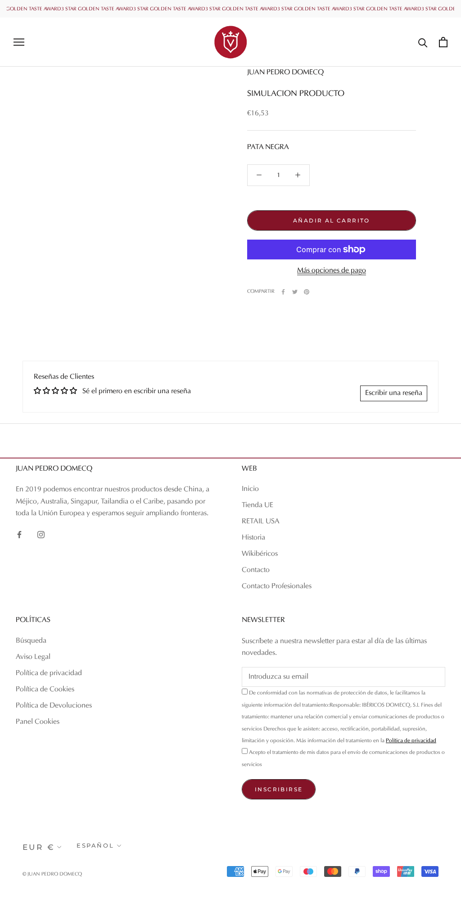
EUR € (39, 847)
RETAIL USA (261, 521)
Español (95, 845)
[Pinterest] (306, 292)
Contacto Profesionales (277, 586)
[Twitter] (295, 292)
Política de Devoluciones (54, 705)
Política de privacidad (49, 673)
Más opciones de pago (331, 270)
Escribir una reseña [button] (393, 393)
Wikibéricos (260, 554)
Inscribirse (279, 789)
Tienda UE (257, 505)
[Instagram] (41, 534)
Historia (253, 537)
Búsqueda (31, 640)
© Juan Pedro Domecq (52, 874)
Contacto (256, 570)
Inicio (250, 489)
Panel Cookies (37, 722)
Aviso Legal (33, 657)
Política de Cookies (45, 689)
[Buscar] (423, 42)
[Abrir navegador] (19, 42)
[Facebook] (283, 292)
